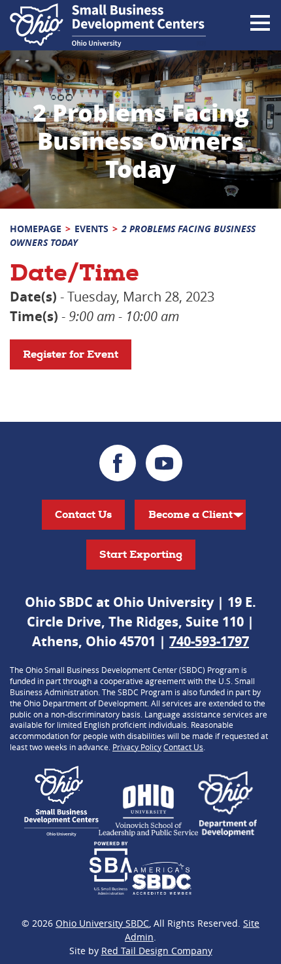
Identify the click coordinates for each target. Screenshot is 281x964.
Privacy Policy (136, 747)
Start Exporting (140, 554)
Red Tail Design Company (156, 950)
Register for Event (70, 354)
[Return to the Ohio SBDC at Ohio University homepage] (108, 25)
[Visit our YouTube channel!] (164, 463)
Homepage (35, 228)
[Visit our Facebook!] (117, 463)
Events (91, 228)
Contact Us (83, 514)
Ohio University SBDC (102, 923)
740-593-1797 (209, 641)
